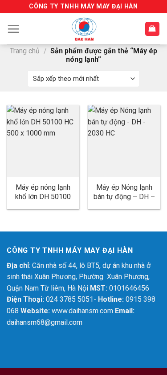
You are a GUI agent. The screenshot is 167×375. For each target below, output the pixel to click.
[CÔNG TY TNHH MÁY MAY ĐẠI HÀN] (83, 28)
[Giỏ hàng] (152, 29)
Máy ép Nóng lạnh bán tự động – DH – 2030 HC (124, 196)
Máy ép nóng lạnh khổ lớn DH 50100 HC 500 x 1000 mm (43, 196)
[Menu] (13, 28)
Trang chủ (25, 51)
